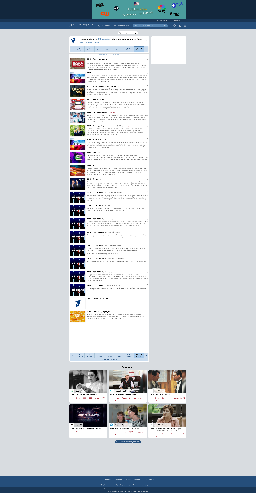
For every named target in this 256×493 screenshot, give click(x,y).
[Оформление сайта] (174, 25)
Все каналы (106, 479)
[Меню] (185, 25)
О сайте (103, 485)
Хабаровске (104, 38)
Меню (147, 40)
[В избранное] (148, 59)
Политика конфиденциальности (144, 485)
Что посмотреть (123, 25)
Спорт (145, 479)
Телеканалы (106, 25)
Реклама (111, 485)
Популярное (118, 479)
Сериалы (137, 479)
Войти (151, 479)
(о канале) (96, 42)
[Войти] (179, 25)
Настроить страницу (129, 33)
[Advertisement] (110, 338)
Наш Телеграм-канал (123, 485)
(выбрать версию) (85, 42)
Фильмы (128, 479)
